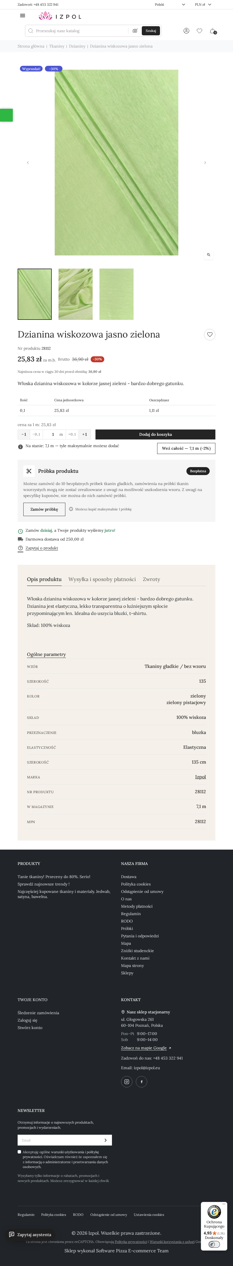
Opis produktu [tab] (44, 579)
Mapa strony (132, 965)
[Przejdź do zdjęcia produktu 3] (116, 294)
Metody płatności (137, 906)
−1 (23, 434)
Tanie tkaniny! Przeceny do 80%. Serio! (54, 876)
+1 (84, 434)
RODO (127, 921)
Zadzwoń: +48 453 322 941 (38, 4)
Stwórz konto (30, 1027)
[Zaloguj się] (186, 31)
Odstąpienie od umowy (142, 891)
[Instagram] (126, 1081)
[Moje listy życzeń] (199, 31)
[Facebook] (141, 1081)
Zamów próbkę (44, 509)
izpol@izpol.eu (147, 1067)
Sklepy (127, 972)
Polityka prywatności (131, 1242)
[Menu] (223, 1205)
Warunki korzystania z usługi (172, 1242)
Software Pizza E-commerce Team (132, 1250)
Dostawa (128, 876)
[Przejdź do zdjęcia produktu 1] (35, 294)
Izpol (200, 777)
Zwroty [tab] (151, 579)
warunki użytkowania (68, 1152)
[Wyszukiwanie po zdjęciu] (135, 31)
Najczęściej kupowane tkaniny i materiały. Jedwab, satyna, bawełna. (64, 894)
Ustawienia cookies (149, 1214)
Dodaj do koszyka (155, 434)
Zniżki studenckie (137, 950)
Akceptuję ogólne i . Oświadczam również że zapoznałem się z (65, 1159)
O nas (126, 898)
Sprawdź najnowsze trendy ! (44, 884)
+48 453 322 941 (168, 1058)
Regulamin (131, 913)
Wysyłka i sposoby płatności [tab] (102, 579)
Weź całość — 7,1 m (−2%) (186, 448)
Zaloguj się (28, 1020)
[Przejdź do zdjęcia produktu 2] (76, 294)
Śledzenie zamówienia (38, 1012)
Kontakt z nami (135, 958)
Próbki (127, 928)
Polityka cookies (136, 884)
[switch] (214, 1244)
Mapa (126, 943)
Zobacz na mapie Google (144, 1047)
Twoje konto (32, 999)
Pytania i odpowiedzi (140, 935)
